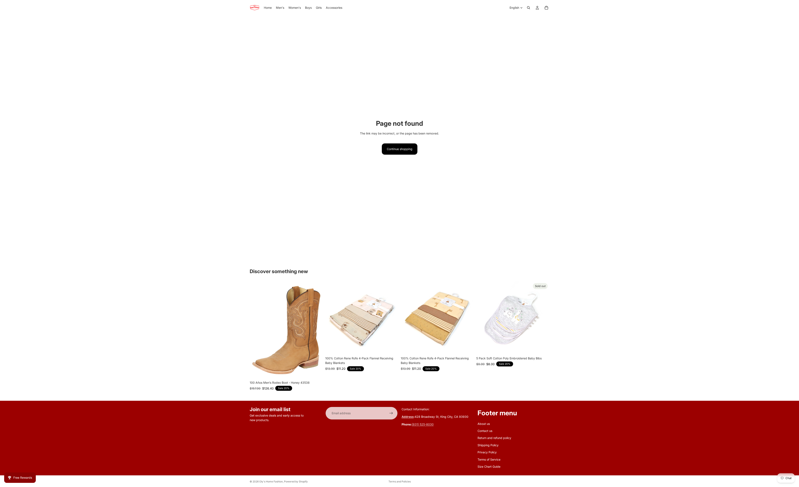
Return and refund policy (494, 438)
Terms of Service (489, 459)
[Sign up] (391, 413)
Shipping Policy (488, 445)
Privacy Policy (487, 452)
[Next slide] (392, 317)
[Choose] (316, 372)
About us (484, 423)
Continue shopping (399, 149)
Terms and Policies (399, 481)
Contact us (485, 431)
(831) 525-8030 (423, 424)
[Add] (392, 348)
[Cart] (546, 7)
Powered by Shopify (296, 481)
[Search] (528, 7)
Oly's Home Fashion (271, 481)
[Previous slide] (331, 317)
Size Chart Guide (489, 466)
